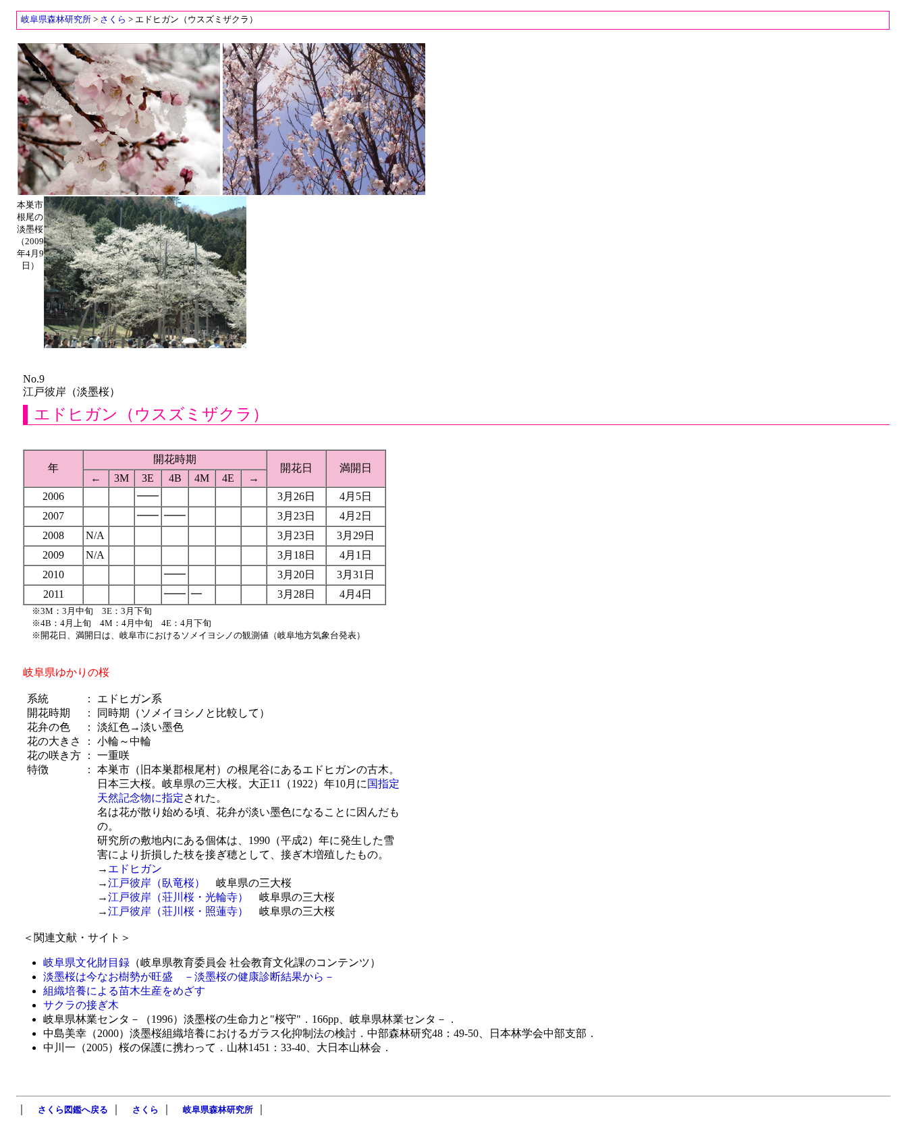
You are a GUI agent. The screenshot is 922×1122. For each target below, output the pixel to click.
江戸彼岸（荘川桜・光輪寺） (178, 897)
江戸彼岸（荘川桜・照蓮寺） (178, 911)
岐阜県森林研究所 (56, 19)
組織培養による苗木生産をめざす (124, 991)
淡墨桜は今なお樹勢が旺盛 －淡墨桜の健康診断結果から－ (189, 976)
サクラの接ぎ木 (81, 1005)
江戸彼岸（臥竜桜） (156, 883)
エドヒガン (135, 868)
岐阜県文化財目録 (86, 962)
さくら (113, 19)
